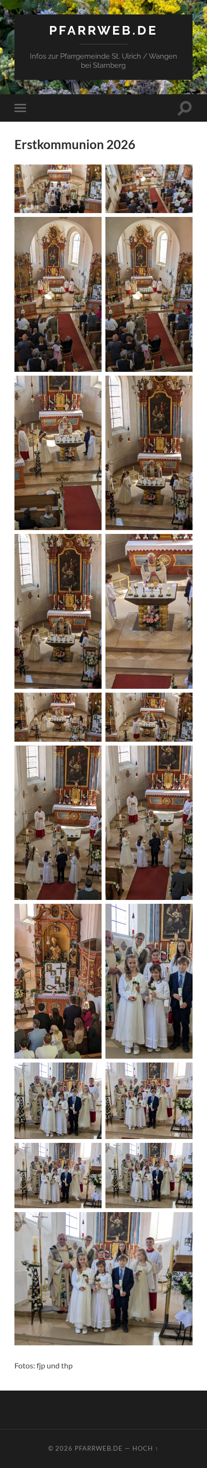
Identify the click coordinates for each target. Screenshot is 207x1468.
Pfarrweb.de (103, 30)
